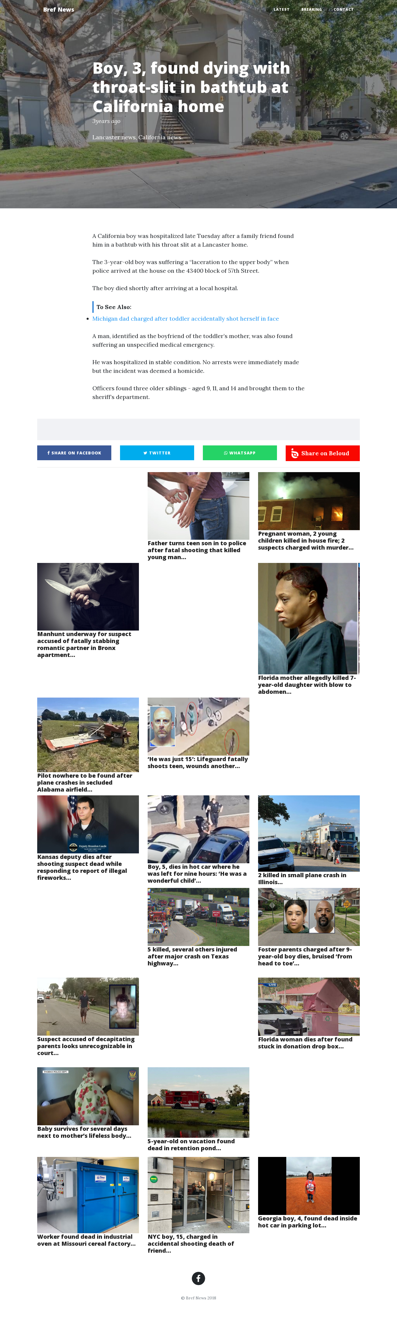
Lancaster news (114, 137)
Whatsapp (242, 453)
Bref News (58, 9)
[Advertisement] (88, 517)
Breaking (311, 9)
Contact (344, 9)
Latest (282, 9)
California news (159, 137)
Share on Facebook (75, 453)
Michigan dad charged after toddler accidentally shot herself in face (185, 318)
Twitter (159, 453)
